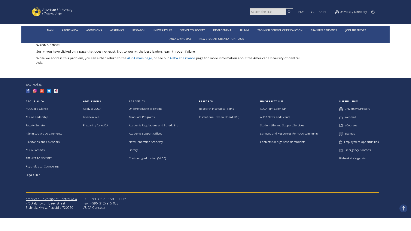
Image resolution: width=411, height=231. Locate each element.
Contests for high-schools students (282, 142)
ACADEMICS (117, 30)
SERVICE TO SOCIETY (192, 30)
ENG (301, 12)
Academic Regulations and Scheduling (153, 125)
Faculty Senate (35, 125)
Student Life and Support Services (282, 125)
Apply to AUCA (92, 109)
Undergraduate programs (145, 109)
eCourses (350, 125)
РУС (311, 12)
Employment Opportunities (360, 142)
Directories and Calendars (43, 142)
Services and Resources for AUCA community (289, 133)
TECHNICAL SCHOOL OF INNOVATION (279, 30)
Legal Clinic (33, 175)
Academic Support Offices (145, 133)
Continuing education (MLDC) (147, 158)
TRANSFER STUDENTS (324, 30)
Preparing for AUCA (95, 125)
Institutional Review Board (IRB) (219, 117)
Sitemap (349, 133)
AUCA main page (139, 58)
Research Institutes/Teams (216, 109)
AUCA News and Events (275, 117)
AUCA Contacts (35, 150)
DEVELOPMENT (222, 30)
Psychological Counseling (42, 166)
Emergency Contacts (357, 150)
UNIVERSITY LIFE (162, 30)
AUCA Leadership (37, 117)
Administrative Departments (44, 133)
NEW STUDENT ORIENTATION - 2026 (222, 39)
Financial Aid (91, 117)
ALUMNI (244, 30)
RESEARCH (138, 30)
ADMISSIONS (94, 30)
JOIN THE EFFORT (355, 30)
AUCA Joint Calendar (273, 109)
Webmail (349, 117)
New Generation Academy (146, 142)
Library (133, 150)
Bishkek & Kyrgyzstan (353, 158)
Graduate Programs (142, 117)
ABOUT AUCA (70, 30)
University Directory (356, 109)
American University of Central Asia (51, 199)
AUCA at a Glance (182, 58)
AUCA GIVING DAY (180, 39)
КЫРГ (323, 12)
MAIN (50, 30)
